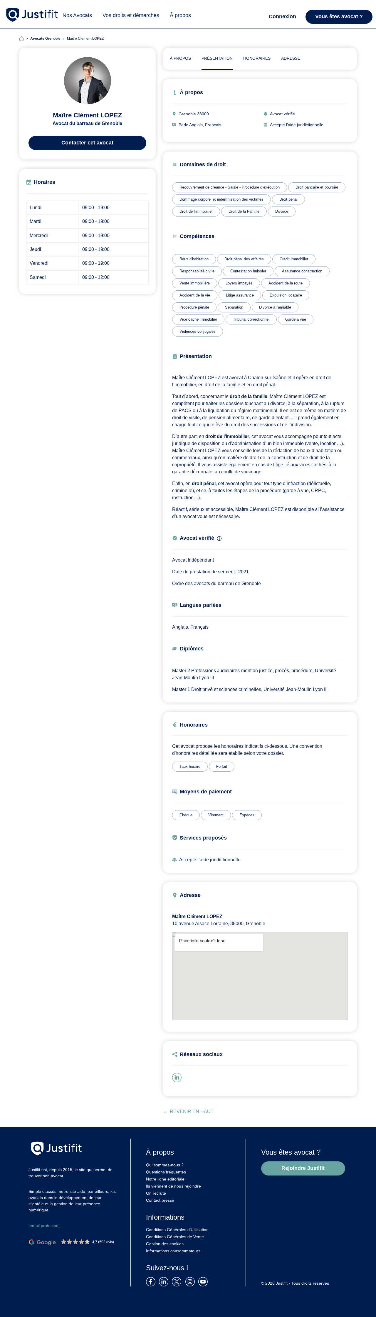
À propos (180, 15)
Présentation (217, 58)
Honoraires (257, 58)
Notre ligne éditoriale (165, 1179)
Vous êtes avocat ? (339, 16)
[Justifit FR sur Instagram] (191, 1281)
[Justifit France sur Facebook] (152, 1281)
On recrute (156, 1193)
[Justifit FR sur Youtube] (204, 1281)
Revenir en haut (192, 1111)
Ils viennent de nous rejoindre (173, 1186)
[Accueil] (24, 38)
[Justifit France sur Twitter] (178, 1281)
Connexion (282, 16)
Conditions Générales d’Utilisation (177, 1229)
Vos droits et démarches (131, 15)
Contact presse (160, 1200)
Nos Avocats (77, 15)
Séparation (234, 307)
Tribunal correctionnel (251, 319)
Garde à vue (295, 319)
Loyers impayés (239, 283)
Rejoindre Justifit (303, 1168)
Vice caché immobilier (198, 319)
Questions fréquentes (166, 1172)
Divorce (281, 211)
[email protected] (44, 1225)
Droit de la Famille (244, 211)
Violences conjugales (197, 331)
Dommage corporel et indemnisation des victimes (221, 199)
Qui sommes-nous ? (165, 1165)
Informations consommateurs (173, 1250)
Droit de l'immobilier (196, 211)
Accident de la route (285, 283)
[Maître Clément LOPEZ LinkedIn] (178, 1077)
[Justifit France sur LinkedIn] (165, 1281)
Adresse (290, 58)
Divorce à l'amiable (275, 307)
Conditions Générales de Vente (175, 1236)
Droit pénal (288, 199)
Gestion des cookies (165, 1243)
